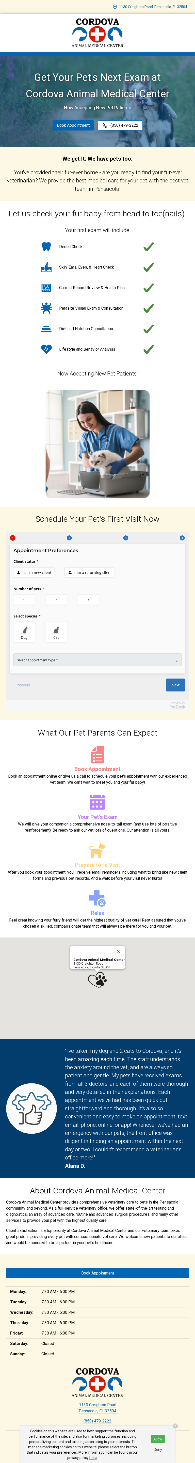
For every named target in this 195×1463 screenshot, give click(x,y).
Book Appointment (73, 125)
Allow (157, 1439)
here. (93, 1458)
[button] (97, 980)
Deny (158, 1450)
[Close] (119, 952)
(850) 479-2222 (97, 1421)
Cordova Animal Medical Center (99, 960)
